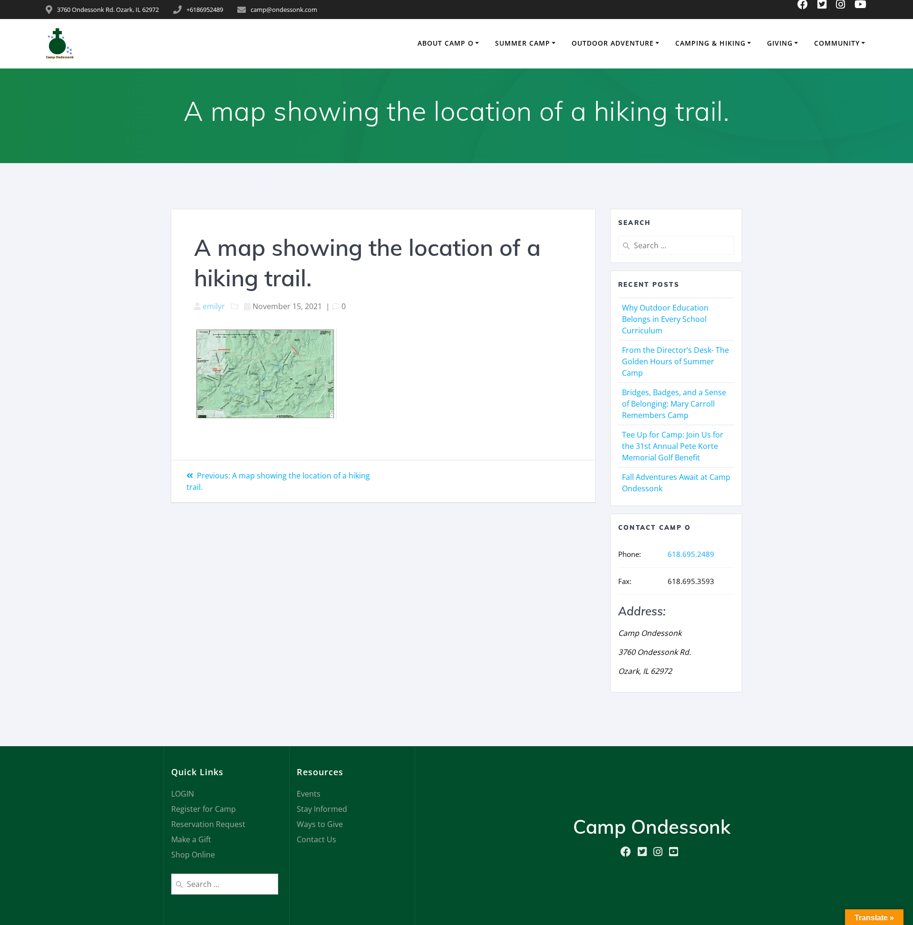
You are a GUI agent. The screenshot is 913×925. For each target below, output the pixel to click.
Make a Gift (191, 839)
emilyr (214, 306)
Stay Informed (322, 809)
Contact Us (316, 839)
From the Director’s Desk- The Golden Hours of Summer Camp (675, 361)
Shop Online (193, 854)
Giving (780, 43)
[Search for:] (676, 245)
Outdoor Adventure (613, 43)
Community (837, 43)
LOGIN (182, 794)
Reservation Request (208, 824)
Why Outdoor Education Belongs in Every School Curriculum (665, 319)
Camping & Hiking (710, 43)
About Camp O (446, 43)
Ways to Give (320, 824)
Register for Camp (203, 809)
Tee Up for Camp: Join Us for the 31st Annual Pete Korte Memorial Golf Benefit (672, 446)
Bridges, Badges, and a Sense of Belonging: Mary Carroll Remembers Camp (674, 403)
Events (309, 794)
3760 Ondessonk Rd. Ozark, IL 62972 (108, 9)
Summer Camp (522, 43)
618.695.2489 (691, 554)
